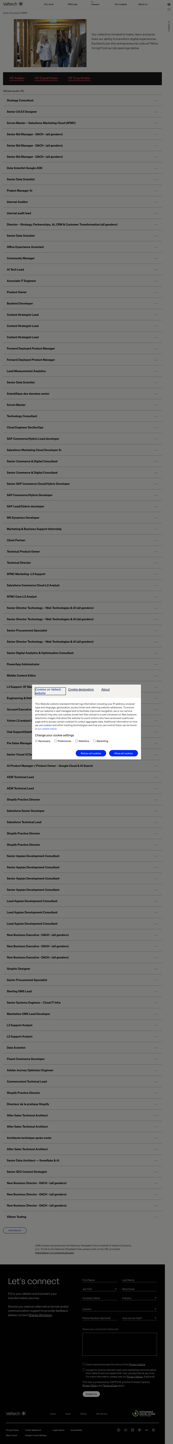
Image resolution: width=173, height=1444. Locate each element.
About (105, 689)
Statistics (84, 741)
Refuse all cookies (91, 753)
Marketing (102, 741)
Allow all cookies (123, 753)
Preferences (64, 741)
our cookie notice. (47, 728)
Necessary (44, 741)
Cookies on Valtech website (48, 691)
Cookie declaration (81, 689)
